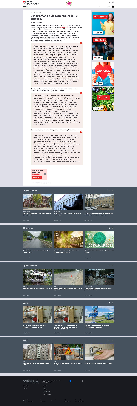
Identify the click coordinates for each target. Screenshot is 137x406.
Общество (38, 182)
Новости (26, 386)
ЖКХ (25, 340)
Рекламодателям (59, 399)
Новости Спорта (46, 393)
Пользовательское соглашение (32, 400)
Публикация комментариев (67, 400)
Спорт (26, 303)
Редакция (52, 399)
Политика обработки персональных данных (80, 400)
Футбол (45, 389)
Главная (45, 388)
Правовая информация (43, 400)
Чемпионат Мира (47, 394)
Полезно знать (46, 182)
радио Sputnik (64, 27)
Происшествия (30, 265)
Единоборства (46, 391)
